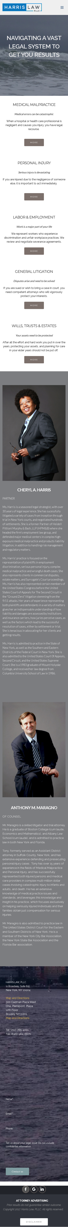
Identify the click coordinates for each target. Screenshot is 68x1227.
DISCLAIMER (34, 1222)
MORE (34, 142)
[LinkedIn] (42, 1189)
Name (9, 1099)
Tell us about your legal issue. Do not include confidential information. (30, 1145)
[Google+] (34, 1189)
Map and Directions (17, 998)
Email (9, 1113)
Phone (9, 1128)
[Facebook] (25, 1189)
